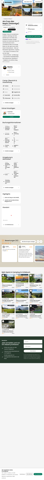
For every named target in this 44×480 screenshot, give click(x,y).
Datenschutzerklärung (36, 358)
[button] (33, 25)
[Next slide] (41, 241)
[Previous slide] (38, 241)
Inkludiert (12, 116)
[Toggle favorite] (3, 275)
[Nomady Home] (7, 2)
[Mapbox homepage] (5, 220)
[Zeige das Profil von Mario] (18, 67)
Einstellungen (22, 474)
